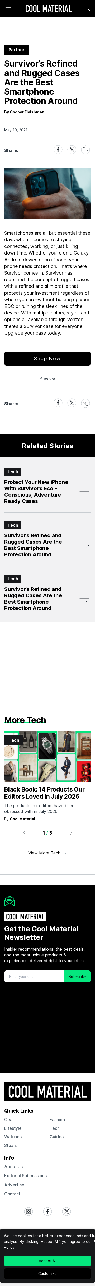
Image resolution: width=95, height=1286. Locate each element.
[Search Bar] (87, 8)
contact (12, 1193)
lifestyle (13, 1128)
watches (13, 1136)
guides (57, 1136)
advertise (14, 1184)
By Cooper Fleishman (24, 112)
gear (9, 1119)
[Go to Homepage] (48, 9)
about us (13, 1166)
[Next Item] (71, 833)
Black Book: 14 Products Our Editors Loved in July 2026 (44, 793)
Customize (47, 1273)
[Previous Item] (24, 833)
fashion (57, 1119)
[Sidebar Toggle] (8, 8)
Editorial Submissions (25, 1175)
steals (10, 1145)
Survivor (47, 379)
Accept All (47, 1261)
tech (55, 1128)
